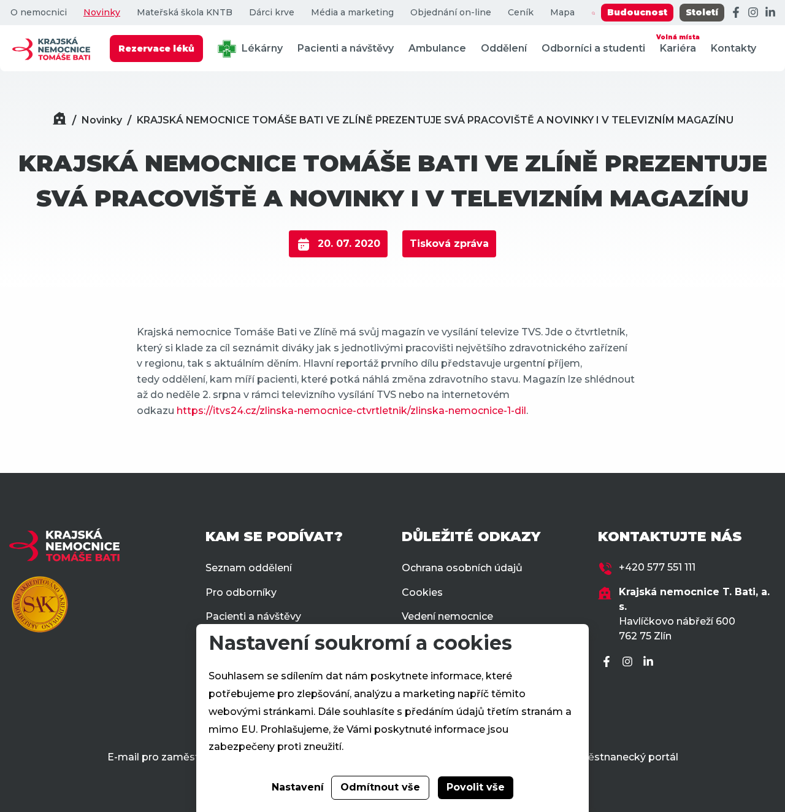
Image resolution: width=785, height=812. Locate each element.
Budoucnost (637, 12)
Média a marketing (352, 12)
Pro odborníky (241, 592)
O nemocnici (38, 12)
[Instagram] (753, 13)
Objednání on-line (450, 12)
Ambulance (437, 48)
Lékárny (261, 48)
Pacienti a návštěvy (345, 48)
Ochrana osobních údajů (462, 568)
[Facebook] (735, 13)
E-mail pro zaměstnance (168, 757)
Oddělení (504, 48)
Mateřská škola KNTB (184, 12)
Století (702, 12)
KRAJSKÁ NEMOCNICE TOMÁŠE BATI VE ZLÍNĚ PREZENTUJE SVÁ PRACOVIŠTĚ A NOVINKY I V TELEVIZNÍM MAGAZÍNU (435, 120)
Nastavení (298, 787)
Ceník (521, 12)
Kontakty (733, 48)
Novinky (101, 12)
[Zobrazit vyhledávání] (593, 13)
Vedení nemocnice (447, 616)
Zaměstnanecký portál (621, 757)
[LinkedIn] (770, 13)
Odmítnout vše (380, 787)
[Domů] (59, 120)
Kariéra (678, 43)
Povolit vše (475, 787)
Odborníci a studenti (593, 48)
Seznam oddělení (248, 568)
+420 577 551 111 (657, 567)
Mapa (562, 12)
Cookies (422, 592)
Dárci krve (271, 12)
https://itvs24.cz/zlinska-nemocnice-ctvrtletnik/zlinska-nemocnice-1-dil (351, 410)
